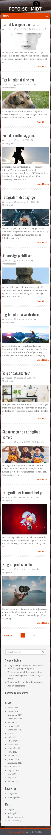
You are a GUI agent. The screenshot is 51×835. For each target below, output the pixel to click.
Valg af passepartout (16, 373)
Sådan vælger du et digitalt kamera (21, 434)
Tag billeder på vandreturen (21, 314)
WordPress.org (14, 821)
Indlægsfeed (13, 813)
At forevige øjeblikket (17, 255)
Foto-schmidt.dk (16, 832)
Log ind (11, 810)
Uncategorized (39, 29)
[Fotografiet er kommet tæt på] (24, 519)
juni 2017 (11, 774)
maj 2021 (11, 737)
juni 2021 (11, 733)
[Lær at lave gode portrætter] (25, 41)
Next (35, 635)
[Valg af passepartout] (25, 393)
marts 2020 (12, 744)
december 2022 (14, 719)
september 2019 (14, 748)
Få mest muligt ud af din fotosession (24, 682)
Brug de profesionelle (17, 564)
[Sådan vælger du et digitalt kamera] (25, 454)
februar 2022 (13, 722)
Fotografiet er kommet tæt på (22, 492)
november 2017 (14, 763)
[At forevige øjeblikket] (25, 276)
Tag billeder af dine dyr (18, 80)
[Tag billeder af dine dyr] (25, 99)
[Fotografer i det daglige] (25, 217)
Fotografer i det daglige (18, 197)
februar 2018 (13, 755)
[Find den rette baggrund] (25, 155)
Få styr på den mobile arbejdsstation (24, 672)
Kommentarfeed (15, 817)
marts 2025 (12, 708)
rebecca (8, 29)
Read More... (43, 67)
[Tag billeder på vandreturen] (25, 334)
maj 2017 (11, 778)
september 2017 (14, 767)
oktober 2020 (13, 741)
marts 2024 (12, 711)
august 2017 (13, 770)
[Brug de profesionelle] (24, 591)
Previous (8, 635)
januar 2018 (13, 759)
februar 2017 (13, 781)
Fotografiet (40, 442)
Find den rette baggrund (19, 135)
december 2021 (14, 730)
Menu (6, 16)
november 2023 (14, 715)
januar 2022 (13, 726)
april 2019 (12, 752)
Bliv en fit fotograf (16, 686)
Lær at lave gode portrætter (21, 24)
